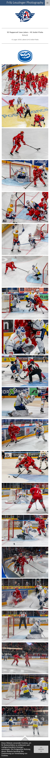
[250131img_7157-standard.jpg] (25, 111)
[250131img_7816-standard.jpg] (25, 689)
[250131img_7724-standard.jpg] (25, 626)
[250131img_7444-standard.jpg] (25, 466)
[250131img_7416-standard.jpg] (25, 370)
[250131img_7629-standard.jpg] (25, 530)
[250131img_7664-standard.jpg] (25, 562)
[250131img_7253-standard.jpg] (25, 271)
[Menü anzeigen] (47, 3)
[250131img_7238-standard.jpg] (25, 239)
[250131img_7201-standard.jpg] (25, 175)
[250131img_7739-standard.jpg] (25, 657)
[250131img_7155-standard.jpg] (25, 79)
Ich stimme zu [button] (41, 749)
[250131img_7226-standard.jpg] (25, 207)
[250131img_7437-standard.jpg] (25, 434)
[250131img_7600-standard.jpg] (25, 498)
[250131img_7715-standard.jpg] (25, 594)
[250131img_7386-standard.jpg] (25, 303)
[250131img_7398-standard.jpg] (25, 337)
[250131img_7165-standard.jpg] (25, 143)
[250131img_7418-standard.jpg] (25, 402)
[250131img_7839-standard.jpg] (25, 721)
